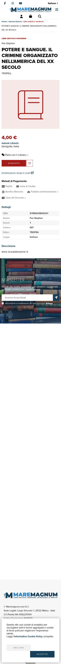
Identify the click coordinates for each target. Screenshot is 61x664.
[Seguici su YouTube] (20, 3)
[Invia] (56, 297)
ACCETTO (42, 654)
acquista (14, 163)
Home (4, 21)
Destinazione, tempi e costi (16, 173)
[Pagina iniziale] (30, 10)
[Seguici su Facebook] (5, 3)
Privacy (49, 303)
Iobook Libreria (15, 21)
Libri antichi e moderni (33, 21)
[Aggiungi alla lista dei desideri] (29, 163)
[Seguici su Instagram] (12, 3)
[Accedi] (21, 16)
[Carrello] (31, 16)
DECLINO (19, 647)
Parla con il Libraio (16, 155)
